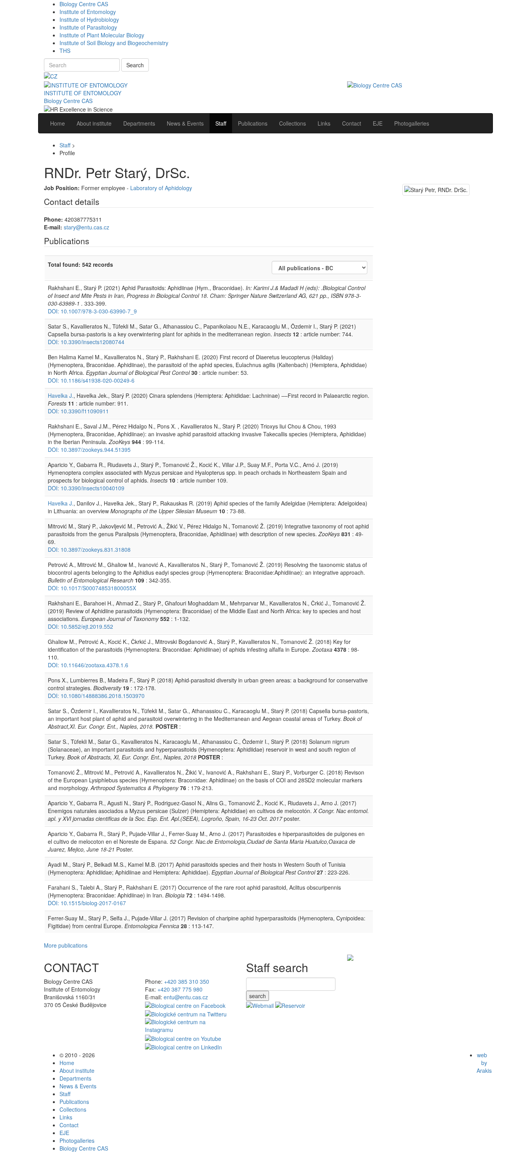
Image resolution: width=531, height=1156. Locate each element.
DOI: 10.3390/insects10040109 (86, 488)
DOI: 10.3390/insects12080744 (86, 342)
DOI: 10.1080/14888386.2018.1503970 (96, 696)
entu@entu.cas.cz (186, 997)
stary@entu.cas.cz (86, 227)
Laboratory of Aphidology (161, 188)
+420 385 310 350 (186, 981)
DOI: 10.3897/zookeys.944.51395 (89, 449)
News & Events (77, 1086)
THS (64, 50)
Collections (72, 1109)
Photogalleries (76, 1140)
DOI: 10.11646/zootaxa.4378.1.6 (88, 665)
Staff (64, 145)
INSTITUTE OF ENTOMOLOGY (82, 93)
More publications (65, 945)
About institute (76, 1070)
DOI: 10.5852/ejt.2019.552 (80, 626)
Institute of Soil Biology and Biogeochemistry (113, 43)
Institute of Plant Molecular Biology (101, 35)
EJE (64, 1133)
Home (66, 1063)
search (257, 996)
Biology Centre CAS (83, 4)
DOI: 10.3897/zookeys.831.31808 (89, 549)
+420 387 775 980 (180, 989)
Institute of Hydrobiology (89, 19)
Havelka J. (60, 395)
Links (65, 1117)
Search (135, 65)
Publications (74, 1101)
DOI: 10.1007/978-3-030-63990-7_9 (92, 311)
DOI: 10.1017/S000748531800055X (92, 588)
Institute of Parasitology (88, 27)
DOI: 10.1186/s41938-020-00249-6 (91, 380)
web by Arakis (484, 1062)
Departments (75, 1078)
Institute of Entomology (87, 12)
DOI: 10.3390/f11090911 (78, 411)
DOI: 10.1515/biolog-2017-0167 (87, 903)
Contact (69, 1125)
